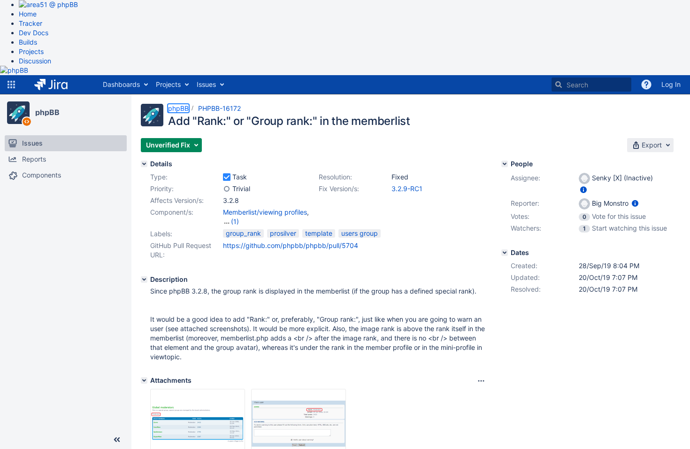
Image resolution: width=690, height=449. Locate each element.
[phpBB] (18, 112)
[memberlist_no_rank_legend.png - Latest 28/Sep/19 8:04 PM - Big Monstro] (198, 423)
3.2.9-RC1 (406, 189)
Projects (31, 51)
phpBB (47, 112)
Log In (671, 84)
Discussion (35, 61)
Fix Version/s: (339, 189)
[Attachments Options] (481, 381)
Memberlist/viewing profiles (265, 212)
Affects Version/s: (177, 200)
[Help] (646, 84)
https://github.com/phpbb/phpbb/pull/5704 (290, 245)
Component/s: (171, 212)
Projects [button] (168, 84)
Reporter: (525, 203)
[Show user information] (583, 190)
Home (28, 14)
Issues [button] (206, 84)
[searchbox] (591, 84)
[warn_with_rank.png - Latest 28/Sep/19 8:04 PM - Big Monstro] (298, 423)
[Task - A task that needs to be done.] (226, 177)
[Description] (144, 279)
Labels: (161, 234)
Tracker (30, 23)
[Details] (144, 164)
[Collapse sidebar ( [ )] (117, 440)
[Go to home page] (58, 84)
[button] (11, 84)
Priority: (162, 189)
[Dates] (504, 252)
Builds (28, 42)
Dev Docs (33, 33)
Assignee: (525, 178)
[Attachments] (144, 380)
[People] (504, 164)
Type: (159, 177)
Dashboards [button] (121, 84)
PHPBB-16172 (219, 108)
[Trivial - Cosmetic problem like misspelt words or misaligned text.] (226, 189)
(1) (235, 221)
